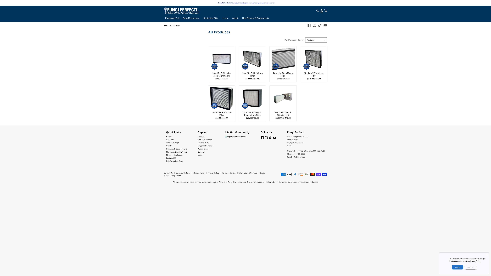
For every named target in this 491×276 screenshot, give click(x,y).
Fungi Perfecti (176, 176)
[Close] (487, 254)
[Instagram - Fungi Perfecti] (314, 25)
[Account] (321, 10)
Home (166, 25)
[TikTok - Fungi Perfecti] (320, 25)
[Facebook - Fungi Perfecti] (309, 25)
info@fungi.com (299, 157)
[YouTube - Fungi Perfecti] (325, 25)
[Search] (317, 10)
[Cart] (325, 10)
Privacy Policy (475, 261)
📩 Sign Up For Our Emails (235, 137)
